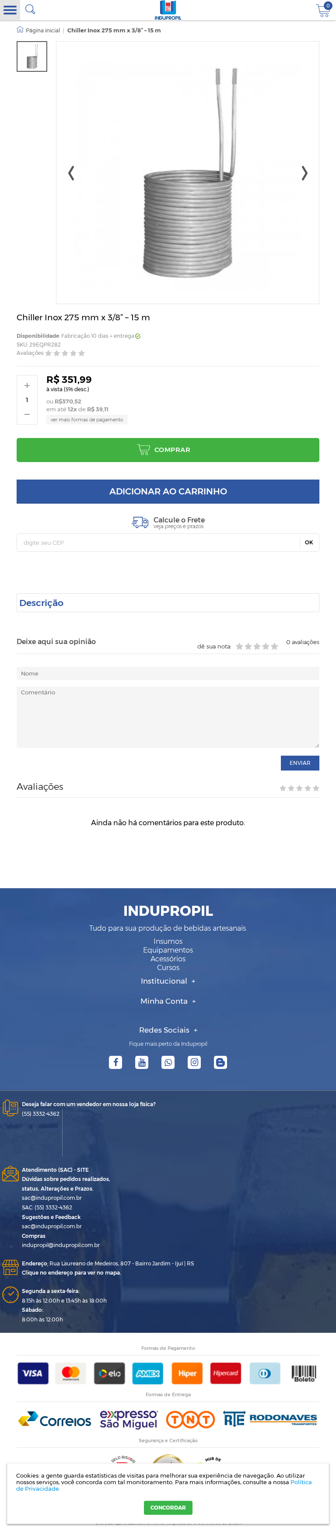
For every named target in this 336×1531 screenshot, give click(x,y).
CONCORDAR (168, 1507)
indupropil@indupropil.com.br (61, 1245)
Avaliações (30, 353)
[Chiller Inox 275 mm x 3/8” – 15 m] (32, 56)
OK (309, 542)
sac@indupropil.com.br (52, 1198)
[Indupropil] (168, 10)
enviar (300, 763)
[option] (32, 56)
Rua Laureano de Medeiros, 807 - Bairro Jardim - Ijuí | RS (108, 1263)
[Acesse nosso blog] (220, 1062)
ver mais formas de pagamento (87, 420)
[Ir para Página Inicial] (38, 31)
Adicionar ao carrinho (168, 491)
